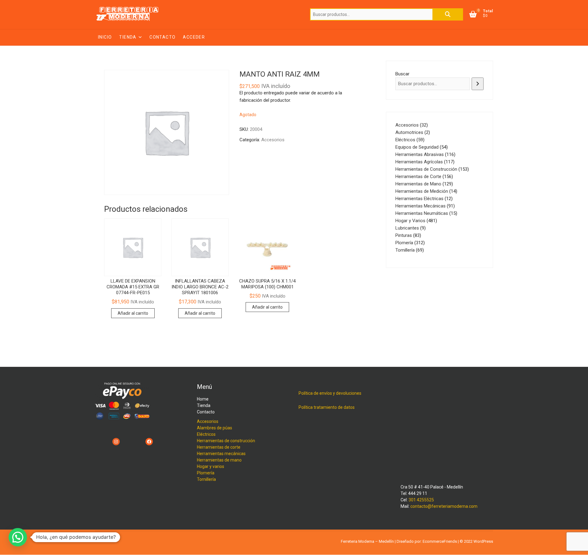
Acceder (194, 37)
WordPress (483, 541)
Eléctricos (206, 434)
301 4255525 (421, 499)
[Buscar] (478, 84)
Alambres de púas (214, 427)
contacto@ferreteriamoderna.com (443, 506)
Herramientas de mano (219, 460)
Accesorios (273, 140)
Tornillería (206, 479)
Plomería (205, 472)
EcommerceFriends (440, 541)
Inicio (105, 37)
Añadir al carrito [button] (133, 313)
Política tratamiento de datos (327, 407)
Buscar (447, 14)
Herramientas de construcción (226, 440)
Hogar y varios (210, 466)
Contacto (162, 37)
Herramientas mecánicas (221, 453)
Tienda (127, 37)
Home (203, 399)
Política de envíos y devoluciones (330, 393)
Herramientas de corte (218, 447)
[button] (18, 537)
